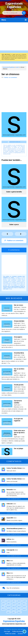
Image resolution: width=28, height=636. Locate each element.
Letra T (19, 609)
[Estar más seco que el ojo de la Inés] (7, 436)
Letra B (8, 601)
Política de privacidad (18, 631)
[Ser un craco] (7, 311)
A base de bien (19, 321)
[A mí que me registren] (7, 425)
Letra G (9, 603)
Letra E (24, 601)
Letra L (3, 606)
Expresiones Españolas (14, 5)
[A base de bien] (7, 327)
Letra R (8, 609)
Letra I (19, 603)
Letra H (14, 603)
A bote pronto (18, 385)
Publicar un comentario (10, 77)
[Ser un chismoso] (14, 136)
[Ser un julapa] (7, 454)
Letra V (8, 612)
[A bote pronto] (7, 391)
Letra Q (3, 609)
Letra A (3, 601)
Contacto (20, 633)
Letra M (8, 606)
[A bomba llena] (7, 359)
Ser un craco (18, 305)
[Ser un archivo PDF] (7, 375)
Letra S (14, 609)
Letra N (14, 606)
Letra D (19, 601)
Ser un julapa (18, 448)
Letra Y (14, 612)
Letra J (24, 603)
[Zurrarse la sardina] (7, 407)
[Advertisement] (14, 36)
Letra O (19, 606)
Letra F (3, 603)
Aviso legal (7, 631)
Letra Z (19, 612)
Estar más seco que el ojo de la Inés (19, 433)
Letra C (14, 601)
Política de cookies (10, 633)
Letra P (24, 606)
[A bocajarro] (7, 343)
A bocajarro (18, 337)
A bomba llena (19, 353)
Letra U (24, 609)
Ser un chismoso (10, 74)
